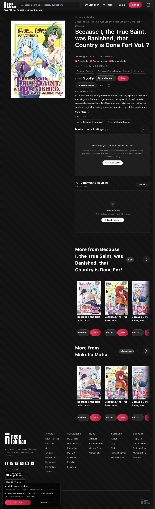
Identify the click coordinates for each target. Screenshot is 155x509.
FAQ (113, 448)
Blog (113, 443)
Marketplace (51, 457)
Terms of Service (118, 453)
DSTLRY (71, 453)
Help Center (138, 439)
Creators (49, 453)
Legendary (72, 467)
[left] (137, 259)
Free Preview (87, 85)
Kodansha (89, 17)
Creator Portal (95, 448)
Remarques (50, 462)
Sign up (135, 5)
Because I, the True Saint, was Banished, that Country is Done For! (107, 21)
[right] (146, 259)
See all (142, 184)
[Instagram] (11, 463)
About (114, 439)
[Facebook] (6, 463)
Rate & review (113, 220)
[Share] (108, 85)
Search (48, 471)
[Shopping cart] (148, 5)
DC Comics (72, 439)
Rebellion (71, 462)
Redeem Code (140, 448)
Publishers (50, 443)
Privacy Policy (117, 457)
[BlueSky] (27, 463)
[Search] (22, 5)
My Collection (139, 453)
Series (48, 448)
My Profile (137, 457)
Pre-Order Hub (96, 443)
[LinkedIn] (22, 463)
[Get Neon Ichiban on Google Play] (15, 483)
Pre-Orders (50, 467)
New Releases (52, 439)
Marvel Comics (74, 443)
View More (80, 112)
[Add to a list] (101, 85)
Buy (96, 332)
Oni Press (71, 457)
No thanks (45, 502)
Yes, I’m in (18, 502)
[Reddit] (32, 463)
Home (78, 17)
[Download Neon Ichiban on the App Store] (14, 475)
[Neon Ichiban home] (10, 5)
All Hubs (93, 439)
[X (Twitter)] (16, 463)
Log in (122, 5)
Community (94, 453)
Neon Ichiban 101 (112, 163)
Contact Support (140, 443)
